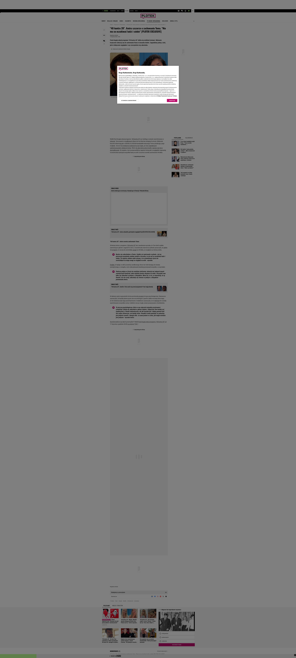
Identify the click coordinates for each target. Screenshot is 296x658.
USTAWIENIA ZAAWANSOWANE (128, 100)
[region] (148, 85)
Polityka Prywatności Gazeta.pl (164, 96)
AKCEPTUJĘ (172, 100)
